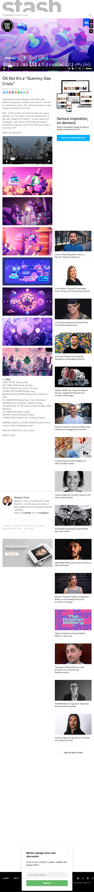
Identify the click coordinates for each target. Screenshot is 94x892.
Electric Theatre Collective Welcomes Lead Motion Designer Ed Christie (72, 428)
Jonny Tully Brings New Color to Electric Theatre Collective (69, 255)
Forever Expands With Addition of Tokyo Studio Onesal (70, 462)
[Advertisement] (27, 469)
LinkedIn (27, 513)
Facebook (92, 878)
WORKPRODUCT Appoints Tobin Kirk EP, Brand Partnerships (72, 705)
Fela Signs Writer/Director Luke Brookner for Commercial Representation (69, 670)
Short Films (17, 528)
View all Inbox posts (73, 752)
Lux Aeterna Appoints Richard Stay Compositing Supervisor (71, 323)
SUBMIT (6, 878)
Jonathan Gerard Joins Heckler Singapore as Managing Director (70, 357)
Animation (16, 525)
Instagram (44, 513)
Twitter (82, 878)
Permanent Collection (15, 15)
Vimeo (87, 878)
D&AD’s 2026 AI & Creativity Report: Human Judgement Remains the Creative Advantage (71, 393)
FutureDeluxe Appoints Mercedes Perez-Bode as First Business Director (72, 289)
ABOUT (16, 878)
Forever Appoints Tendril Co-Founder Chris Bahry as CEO (72, 739)
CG (23, 525)
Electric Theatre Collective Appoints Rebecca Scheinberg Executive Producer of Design (72, 599)
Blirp (8, 379)
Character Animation (36, 525)
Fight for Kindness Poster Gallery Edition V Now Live (70, 634)
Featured (6, 528)
